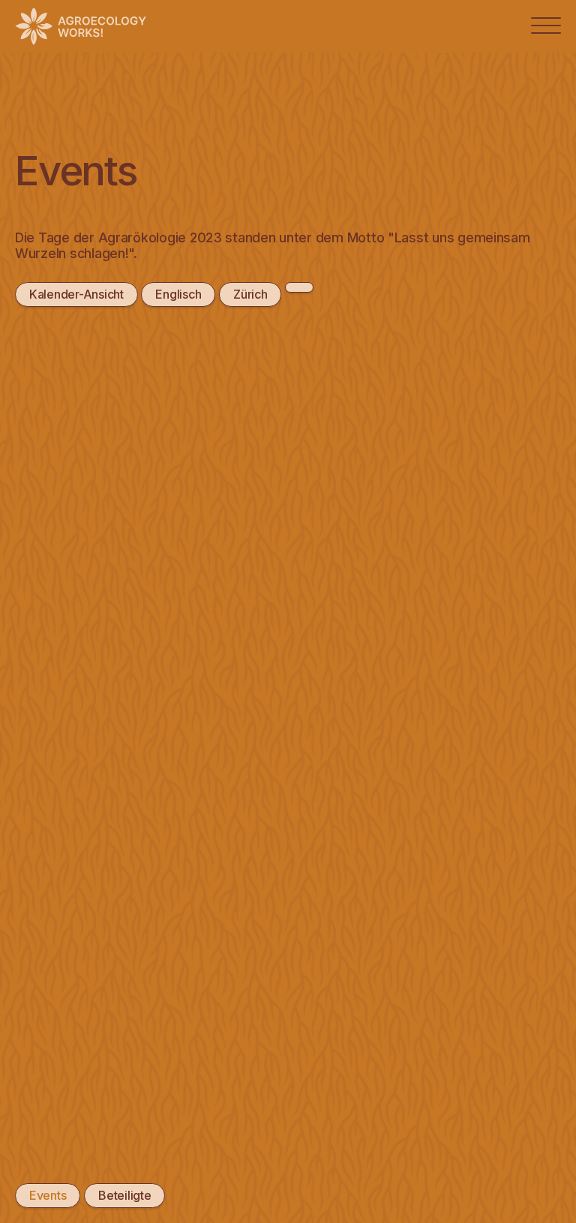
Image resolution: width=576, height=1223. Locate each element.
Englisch (178, 294)
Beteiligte (124, 1195)
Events (47, 1195)
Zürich (250, 294)
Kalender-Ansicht (76, 294)
